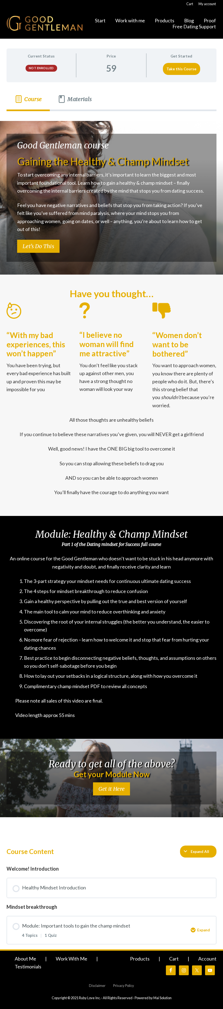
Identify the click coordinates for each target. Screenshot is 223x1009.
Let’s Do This (38, 246)
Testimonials (28, 967)
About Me (25, 959)
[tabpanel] (111, 473)
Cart (174, 959)
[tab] (28, 99)
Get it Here (111, 788)
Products (140, 959)
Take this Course (181, 69)
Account (207, 959)
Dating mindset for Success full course (124, 544)
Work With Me (71, 959)
